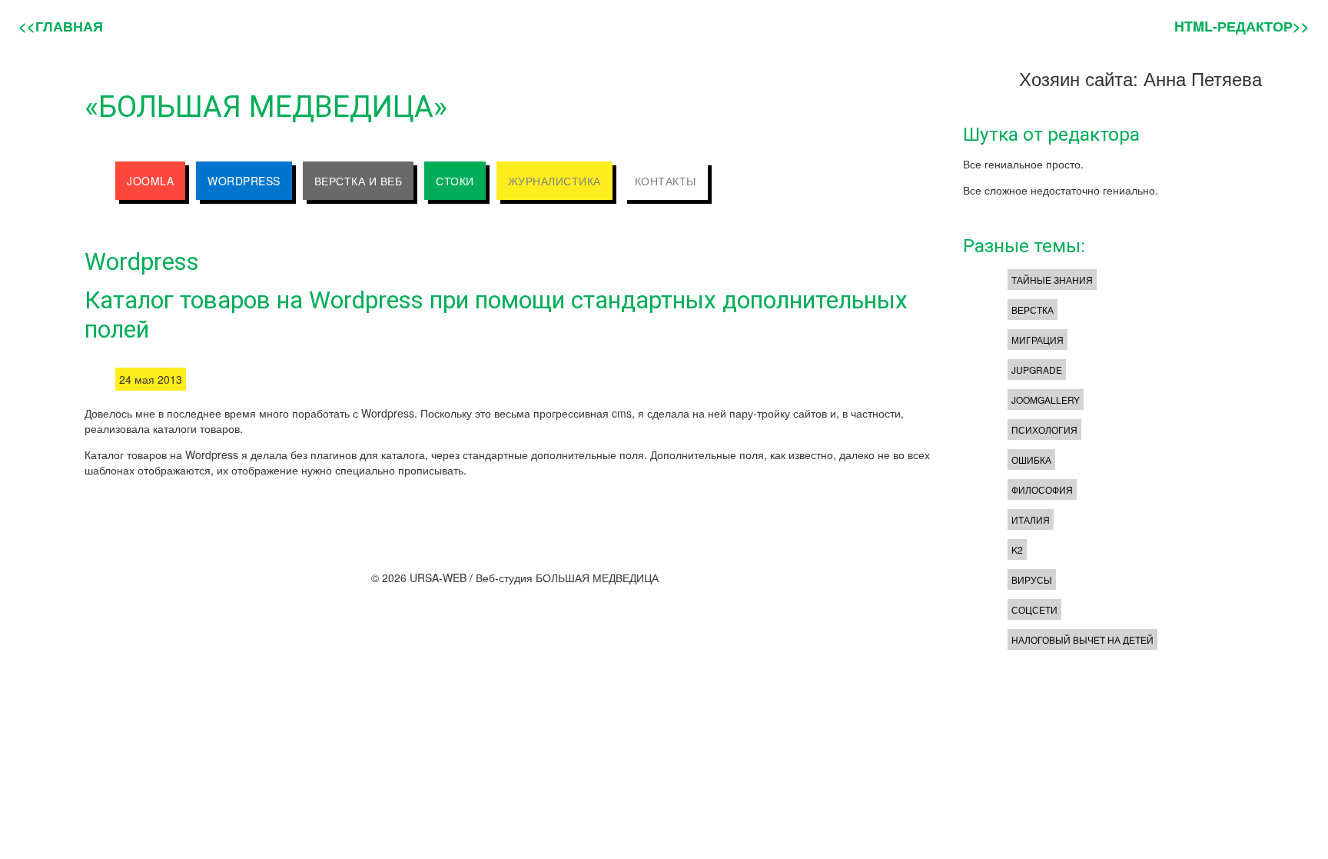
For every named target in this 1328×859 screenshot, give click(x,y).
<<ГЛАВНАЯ (60, 26)
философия (1042, 489)
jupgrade (1036, 369)
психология (1044, 429)
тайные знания (1052, 279)
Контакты (665, 180)
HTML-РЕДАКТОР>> (1242, 26)
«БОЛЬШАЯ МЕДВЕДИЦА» (266, 106)
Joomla (150, 180)
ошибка (1031, 459)
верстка (1032, 309)
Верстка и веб (358, 180)
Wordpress (244, 180)
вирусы (1031, 579)
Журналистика (554, 180)
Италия (1030, 519)
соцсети (1034, 609)
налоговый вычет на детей (1082, 639)
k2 (1017, 549)
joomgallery (1045, 399)
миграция (1037, 339)
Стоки (455, 180)
